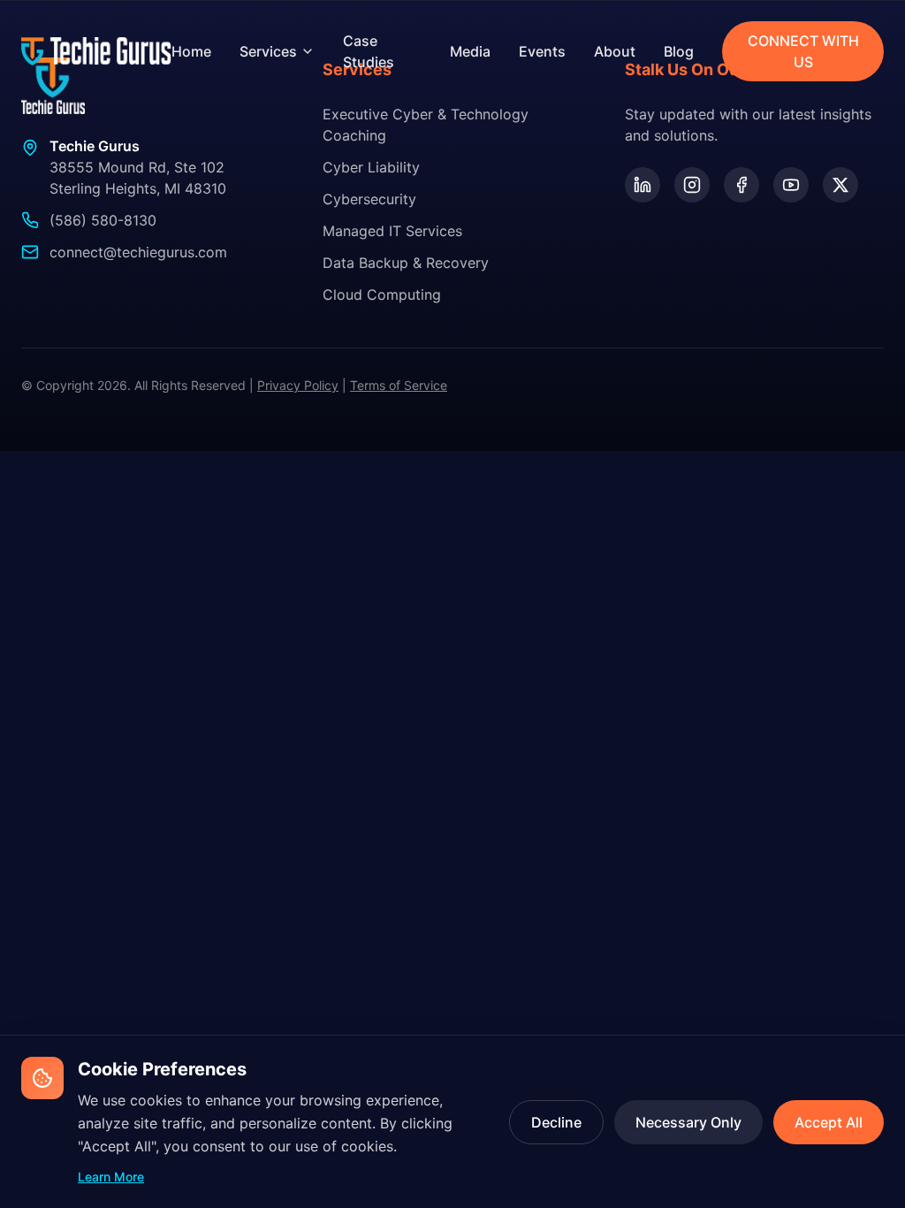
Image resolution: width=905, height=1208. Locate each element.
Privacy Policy (297, 385)
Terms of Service (398, 385)
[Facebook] (741, 185)
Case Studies (368, 51)
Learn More (111, 1176)
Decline (556, 1122)
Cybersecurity (369, 199)
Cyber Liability (371, 167)
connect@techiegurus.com (138, 252)
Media (470, 51)
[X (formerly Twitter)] (840, 185)
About (614, 51)
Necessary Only (688, 1122)
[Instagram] (692, 185)
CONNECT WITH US (803, 51)
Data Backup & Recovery (406, 262)
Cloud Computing (382, 294)
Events (542, 51)
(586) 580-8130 (102, 220)
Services (268, 51)
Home (191, 51)
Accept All (829, 1122)
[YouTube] (791, 185)
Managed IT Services (392, 231)
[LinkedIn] (642, 185)
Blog (679, 51)
